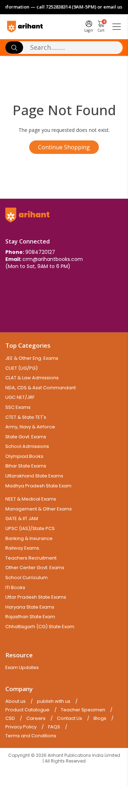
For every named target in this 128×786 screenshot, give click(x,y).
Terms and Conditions (30, 736)
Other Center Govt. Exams (34, 567)
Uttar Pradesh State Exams (35, 597)
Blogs (100, 718)
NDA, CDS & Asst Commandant (40, 387)
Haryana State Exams (29, 607)
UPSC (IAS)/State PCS (30, 528)
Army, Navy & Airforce (30, 426)
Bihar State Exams (25, 465)
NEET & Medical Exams (30, 499)
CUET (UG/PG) (21, 368)
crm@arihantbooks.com (52, 259)
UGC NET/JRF (19, 397)
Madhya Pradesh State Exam (38, 485)
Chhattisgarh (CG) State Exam (39, 626)
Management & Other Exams (38, 509)
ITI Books (15, 587)
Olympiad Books (24, 456)
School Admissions (27, 446)
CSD (10, 718)
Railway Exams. (22, 548)
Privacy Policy (21, 727)
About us (15, 701)
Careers (36, 718)
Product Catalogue (27, 710)
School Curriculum (26, 577)
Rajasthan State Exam (30, 616)
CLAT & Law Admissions (32, 377)
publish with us (53, 701)
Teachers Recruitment (31, 558)
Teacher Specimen (83, 710)
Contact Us (69, 718)
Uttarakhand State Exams (34, 475)
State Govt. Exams (25, 436)
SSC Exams (18, 407)
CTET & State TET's (25, 417)
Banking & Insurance (29, 538)
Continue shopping (64, 147)
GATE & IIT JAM (21, 518)
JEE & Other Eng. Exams (31, 358)
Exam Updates (22, 667)
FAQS (54, 727)
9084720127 (40, 252)
